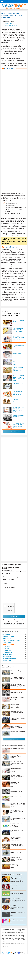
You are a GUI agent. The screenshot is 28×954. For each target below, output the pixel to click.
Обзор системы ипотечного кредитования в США (17, 732)
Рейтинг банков (6, 660)
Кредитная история (7, 650)
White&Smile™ (14, 885)
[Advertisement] (14, 131)
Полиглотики (14, 891)
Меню (6, 2)
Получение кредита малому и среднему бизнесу (15, 756)
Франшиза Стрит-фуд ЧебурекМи (16, 877)
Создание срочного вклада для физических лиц (18, 369)
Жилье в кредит (6, 642)
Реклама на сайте (12, 951)
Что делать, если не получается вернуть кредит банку (17, 818)
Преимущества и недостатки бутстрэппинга (17, 393)
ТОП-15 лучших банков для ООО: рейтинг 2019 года (18, 678)
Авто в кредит (6, 634)
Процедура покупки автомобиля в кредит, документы (16, 770)
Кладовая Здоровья (16, 898)
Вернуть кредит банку (8, 636)
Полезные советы (7, 656)
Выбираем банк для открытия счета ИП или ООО (16, 672)
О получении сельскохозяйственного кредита (16, 866)
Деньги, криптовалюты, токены (11, 640)
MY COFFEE (13, 905)
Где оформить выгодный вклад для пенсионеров (18, 337)
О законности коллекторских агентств (17, 691)
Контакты (4, 951)
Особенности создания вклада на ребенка (18, 345)
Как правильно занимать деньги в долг (17, 698)
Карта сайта (4, 948)
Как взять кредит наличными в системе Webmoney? (16, 812)
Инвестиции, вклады (8, 644)
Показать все (14, 739)
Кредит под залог (7, 648)
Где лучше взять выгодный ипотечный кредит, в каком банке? (17, 805)
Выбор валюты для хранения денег (15, 797)
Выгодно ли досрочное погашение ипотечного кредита (16, 859)
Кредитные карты (7, 652)
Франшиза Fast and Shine (17, 912)
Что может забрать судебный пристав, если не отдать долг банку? (17, 685)
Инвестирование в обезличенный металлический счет (18, 330)
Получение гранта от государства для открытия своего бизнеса (17, 706)
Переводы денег (7, 654)
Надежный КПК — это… (10, 25)
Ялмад (12, 919)
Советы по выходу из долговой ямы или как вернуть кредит (16, 713)
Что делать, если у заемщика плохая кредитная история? (16, 726)
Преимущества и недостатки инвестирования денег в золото (17, 784)
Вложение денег (7, 638)
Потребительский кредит (9, 658)
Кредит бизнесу (6, 646)
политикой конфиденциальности (13, 624)
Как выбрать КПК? (9, 23)
